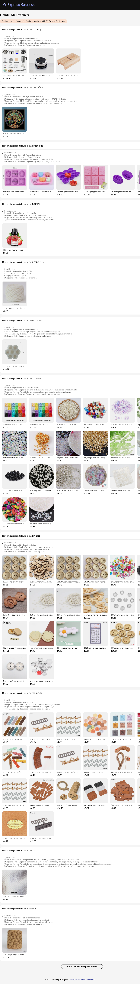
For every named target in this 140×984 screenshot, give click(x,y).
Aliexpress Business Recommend (82, 980)
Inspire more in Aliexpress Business (82, 966)
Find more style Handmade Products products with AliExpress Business (33, 21)
